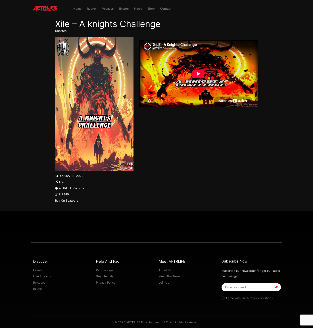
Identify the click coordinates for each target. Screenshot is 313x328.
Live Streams (42, 276)
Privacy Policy (105, 282)
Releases (39, 282)
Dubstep (61, 31)
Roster (37, 288)
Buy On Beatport (66, 200)
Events (37, 270)
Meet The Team (169, 276)
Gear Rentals (104, 276)
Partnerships (104, 270)
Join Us (164, 282)
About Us (165, 270)
